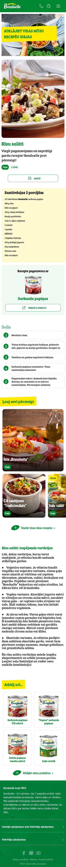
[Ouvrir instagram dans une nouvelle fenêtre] (31, 854)
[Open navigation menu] (58, 6)
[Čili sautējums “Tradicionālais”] (23, 516)
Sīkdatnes (33, 859)
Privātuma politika (46, 859)
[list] (33, 495)
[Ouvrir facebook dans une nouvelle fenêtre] (24, 854)
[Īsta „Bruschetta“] (33, 470)
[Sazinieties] (41, 6)
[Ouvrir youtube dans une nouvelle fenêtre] (38, 854)
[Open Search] (48, 6)
